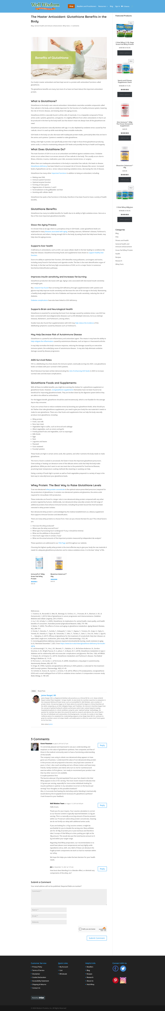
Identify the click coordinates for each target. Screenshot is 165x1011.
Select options (125, 53)
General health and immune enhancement (48, 26)
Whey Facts (66, 26)
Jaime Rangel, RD (48, 695)
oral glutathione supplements (62, 390)
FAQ (116, 237)
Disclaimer (36, 974)
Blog (111, 6)
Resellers (90, 967)
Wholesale (63, 974)
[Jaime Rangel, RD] (36, 702)
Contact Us (36, 988)
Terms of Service (38, 970)
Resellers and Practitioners (86, 6)
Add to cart (125, 138)
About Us (90, 981)
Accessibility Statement (40, 981)
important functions (59, 173)
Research (118, 261)
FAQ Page (62, 543)
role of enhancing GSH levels (79, 371)
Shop (71, 6)
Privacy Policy (37, 967)
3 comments (75, 26)
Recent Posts (41, 691)
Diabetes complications (39, 300)
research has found (41, 288)
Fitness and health (122, 240)
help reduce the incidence (84, 323)
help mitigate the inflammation (42, 341)
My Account (63, 967)
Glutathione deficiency (39, 166)
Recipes (118, 257)
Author (34, 691)
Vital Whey (90, 984)
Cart (61, 970)
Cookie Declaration (39, 977)
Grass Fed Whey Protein (124, 250)
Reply (102, 745)
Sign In (117, 6)
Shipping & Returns (39, 984)
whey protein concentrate (55, 489)
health (117, 254)
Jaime (51, 724)
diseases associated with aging (56, 231)
